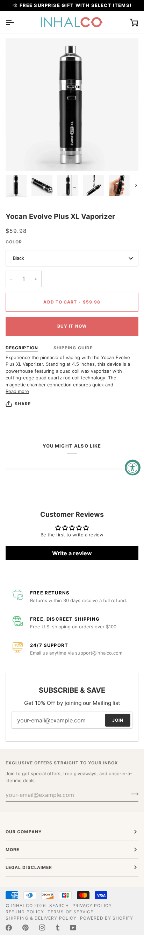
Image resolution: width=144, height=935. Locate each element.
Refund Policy (25, 911)
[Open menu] (16, 22)
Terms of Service (70, 911)
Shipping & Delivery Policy (41, 918)
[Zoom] (19, 158)
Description (22, 347)
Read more (17, 391)
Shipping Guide (73, 347)
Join (117, 720)
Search (59, 905)
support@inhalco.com (98, 653)
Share (23, 403)
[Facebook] (9, 928)
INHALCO (22, 905)
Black (18, 258)
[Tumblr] (57, 928)
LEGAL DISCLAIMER (29, 867)
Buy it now (72, 326)
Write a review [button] (72, 553)
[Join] (132, 793)
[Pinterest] (25, 928)
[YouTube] (73, 928)
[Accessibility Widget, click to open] (133, 468)
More (12, 849)
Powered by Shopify (106, 918)
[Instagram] (42, 928)
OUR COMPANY (24, 831)
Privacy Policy (92, 905)
